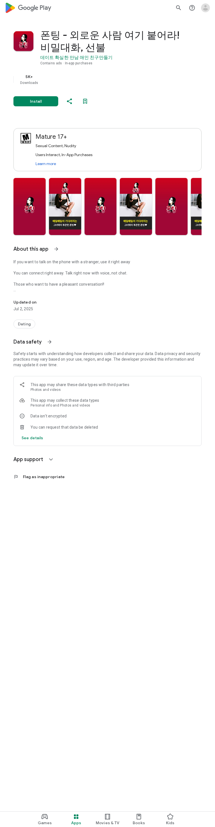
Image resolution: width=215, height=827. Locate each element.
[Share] (69, 101)
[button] (29, 206)
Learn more (46, 163)
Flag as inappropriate (39, 476)
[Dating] (24, 324)
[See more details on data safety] (32, 438)
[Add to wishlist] (85, 101)
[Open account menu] (205, 8)
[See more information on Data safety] (49, 342)
